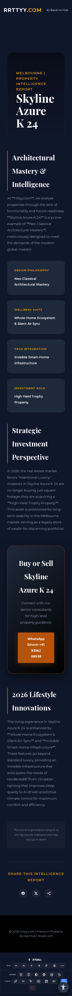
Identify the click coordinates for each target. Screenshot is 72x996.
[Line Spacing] (54, 965)
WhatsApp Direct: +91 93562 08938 (36, 647)
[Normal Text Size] (23, 965)
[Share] (49, 893)
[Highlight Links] (15, 981)
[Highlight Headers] (23, 981)
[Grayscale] (28, 974)
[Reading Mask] (38, 981)
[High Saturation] (51, 974)
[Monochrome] (36, 974)
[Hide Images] (46, 981)
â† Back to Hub (57, 10)
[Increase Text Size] (31, 965)
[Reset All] (32, 988)
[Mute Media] (54, 981)
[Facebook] (23, 893)
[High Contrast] (20, 974)
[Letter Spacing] (62, 965)
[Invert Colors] (44, 974)
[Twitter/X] (36, 893)
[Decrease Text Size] (16, 965)
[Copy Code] (64, 981)
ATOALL (37, 959)
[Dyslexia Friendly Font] (46, 965)
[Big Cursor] (30, 981)
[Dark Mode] (59, 974)
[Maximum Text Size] (39, 965)
